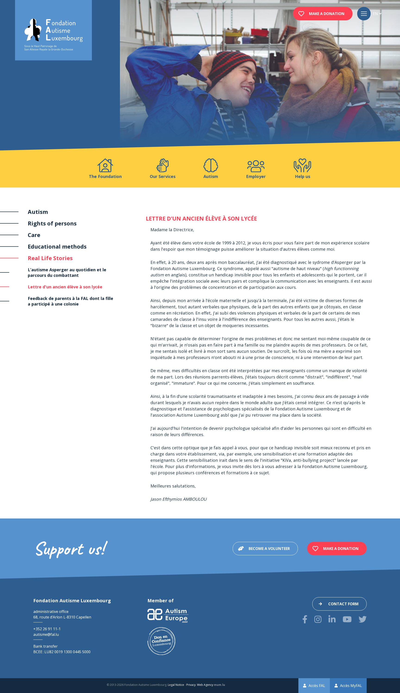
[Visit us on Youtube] (347, 619)
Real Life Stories (50, 258)
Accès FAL (317, 685)
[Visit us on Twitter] (363, 619)
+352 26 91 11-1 (47, 628)
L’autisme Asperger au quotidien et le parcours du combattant (67, 272)
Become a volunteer (269, 548)
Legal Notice (176, 685)
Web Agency (205, 685)
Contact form (343, 603)
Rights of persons (52, 223)
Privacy (191, 685)
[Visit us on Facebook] (304, 619)
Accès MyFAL (351, 685)
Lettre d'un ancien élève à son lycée (65, 287)
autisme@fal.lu (46, 634)
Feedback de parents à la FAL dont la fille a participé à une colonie (70, 301)
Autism (38, 211)
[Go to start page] (53, 35)
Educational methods (57, 246)
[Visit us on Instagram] (318, 619)
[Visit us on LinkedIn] (332, 619)
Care (34, 235)
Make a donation (326, 13)
